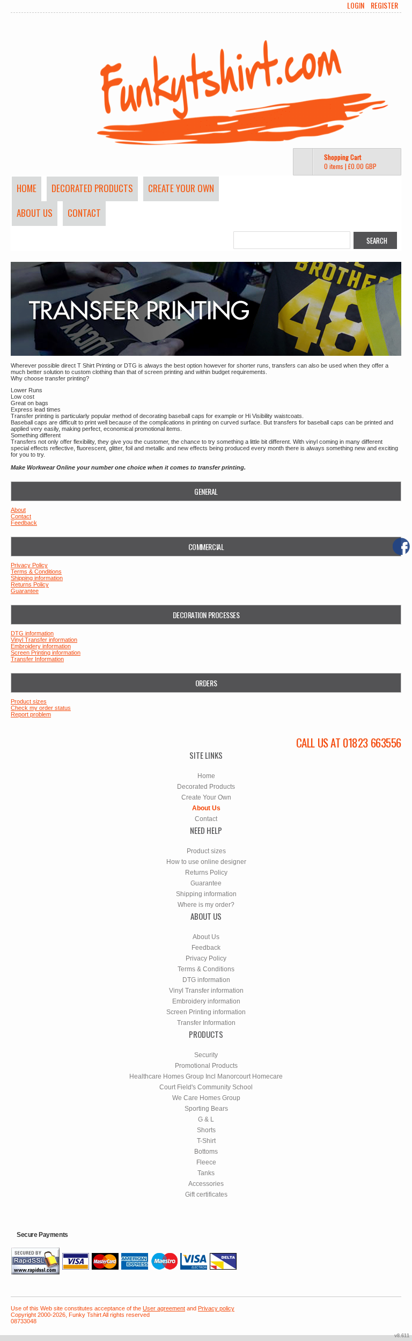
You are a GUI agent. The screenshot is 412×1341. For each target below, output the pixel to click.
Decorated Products (92, 188)
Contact (84, 212)
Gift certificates (206, 1194)
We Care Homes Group (206, 1098)
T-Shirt (206, 1141)
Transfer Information (37, 659)
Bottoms (206, 1151)
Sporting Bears (206, 1108)
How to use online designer (206, 862)
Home (26, 188)
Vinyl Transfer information (44, 639)
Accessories (206, 1184)
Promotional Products (206, 1065)
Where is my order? (206, 904)
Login (355, 5)
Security (206, 1055)
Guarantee (25, 591)
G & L (206, 1119)
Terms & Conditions (36, 571)
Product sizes (29, 701)
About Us (35, 212)
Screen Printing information (45, 652)
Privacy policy (216, 1308)
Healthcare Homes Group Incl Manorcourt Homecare (206, 1076)
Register (384, 5)
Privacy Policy (29, 565)
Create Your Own (181, 188)
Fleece (206, 1162)
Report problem (31, 714)
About (18, 510)
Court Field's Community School (206, 1087)
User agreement (164, 1308)
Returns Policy (30, 584)
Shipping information (37, 578)
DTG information (32, 633)
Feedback (24, 522)
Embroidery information (41, 646)
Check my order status (41, 708)
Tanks (206, 1173)
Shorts (206, 1130)
